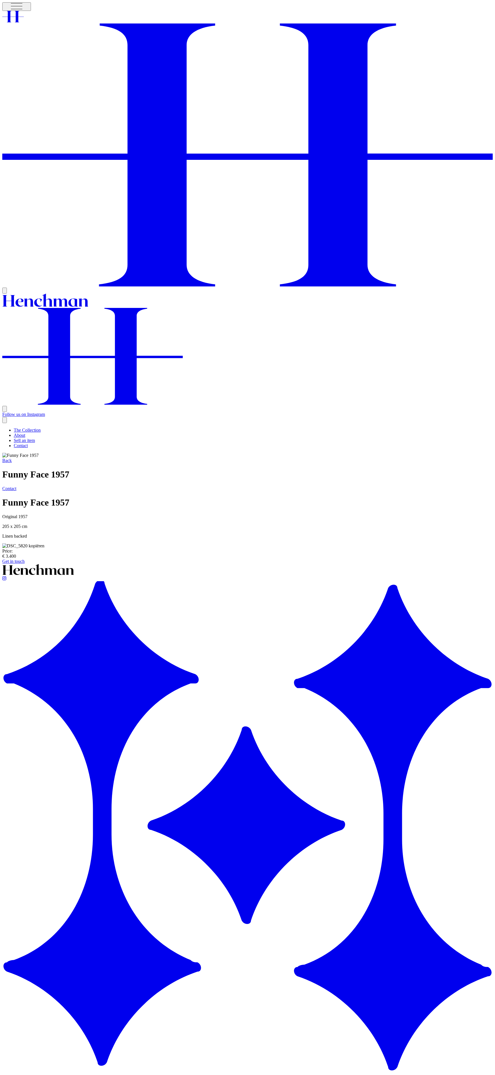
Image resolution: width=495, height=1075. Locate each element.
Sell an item (24, 440)
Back (7, 460)
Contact (21, 445)
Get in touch (13, 561)
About (19, 435)
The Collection (27, 430)
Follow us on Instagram (23, 414)
